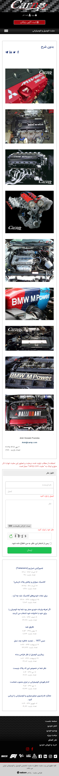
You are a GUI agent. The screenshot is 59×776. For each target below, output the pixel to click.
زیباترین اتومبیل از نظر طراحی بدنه (29, 654)
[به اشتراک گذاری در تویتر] (14, 52)
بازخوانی (11, 535)
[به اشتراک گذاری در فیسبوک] (18, 52)
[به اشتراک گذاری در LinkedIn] (10, 52)
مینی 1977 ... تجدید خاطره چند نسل (29, 640)
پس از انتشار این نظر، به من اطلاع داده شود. (30, 543)
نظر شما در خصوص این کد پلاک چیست (29, 668)
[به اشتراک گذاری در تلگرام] (7, 52)
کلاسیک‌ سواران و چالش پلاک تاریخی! (29, 582)
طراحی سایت (37, 772)
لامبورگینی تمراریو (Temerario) (29, 568)
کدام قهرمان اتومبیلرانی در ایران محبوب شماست (29, 682)
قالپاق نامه (29, 627)
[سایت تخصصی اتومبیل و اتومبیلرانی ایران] (29, 5)
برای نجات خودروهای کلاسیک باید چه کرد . (30, 595)
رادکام (29, 772)
